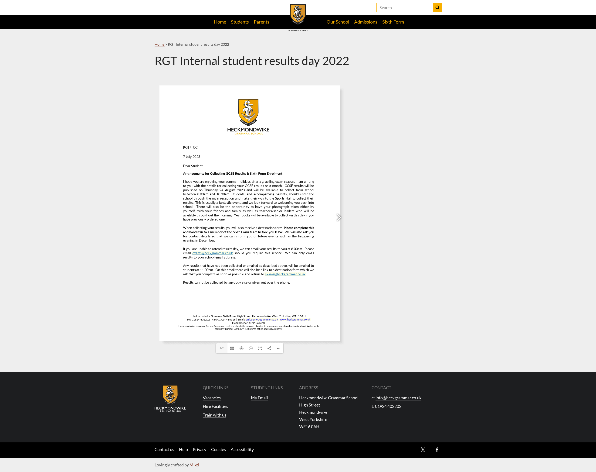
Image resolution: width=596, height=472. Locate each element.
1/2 (222, 348)
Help (183, 449)
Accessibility (242, 449)
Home (220, 21)
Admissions (365, 21)
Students (240, 21)
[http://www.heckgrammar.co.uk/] (295, 319)
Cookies (218, 449)
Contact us (164, 449)
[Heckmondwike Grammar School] (298, 17)
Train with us (214, 414)
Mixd (194, 464)
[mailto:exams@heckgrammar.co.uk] (213, 253)
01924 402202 (388, 406)
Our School (338, 21)
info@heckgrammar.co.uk (398, 397)
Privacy (199, 449)
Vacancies (212, 397)
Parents (261, 21)
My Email (259, 397)
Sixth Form (393, 21)
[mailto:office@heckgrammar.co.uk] (262, 319)
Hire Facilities (215, 406)
